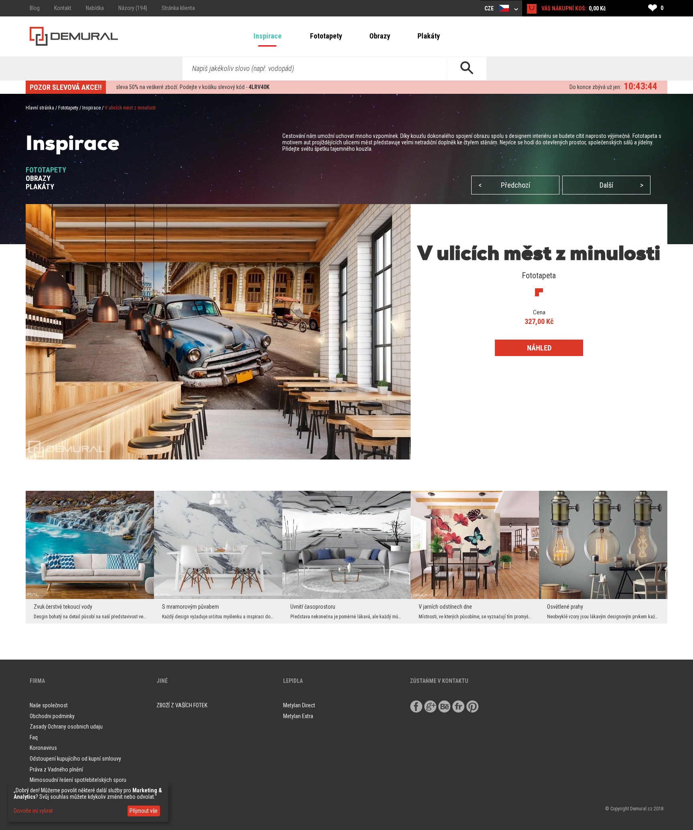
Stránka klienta (178, 8)
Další (621, 185)
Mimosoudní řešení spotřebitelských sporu (78, 780)
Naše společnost (49, 705)
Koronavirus (43, 748)
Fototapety (326, 36)
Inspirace (267, 36)
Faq (34, 737)
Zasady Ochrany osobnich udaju (66, 726)
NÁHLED (539, 348)
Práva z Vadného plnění (56, 769)
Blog (35, 8)
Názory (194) (132, 8)
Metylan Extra (298, 716)
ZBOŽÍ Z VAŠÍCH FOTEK (181, 705)
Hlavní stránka (40, 108)
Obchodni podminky (52, 716)
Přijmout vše (144, 811)
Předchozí (504, 185)
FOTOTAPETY (46, 170)
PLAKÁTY (40, 186)
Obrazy (379, 36)
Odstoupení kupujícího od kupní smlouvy (75, 758)
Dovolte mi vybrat (33, 811)
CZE (489, 8)
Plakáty (428, 36)
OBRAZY (38, 178)
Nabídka (95, 8)
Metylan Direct (299, 705)
